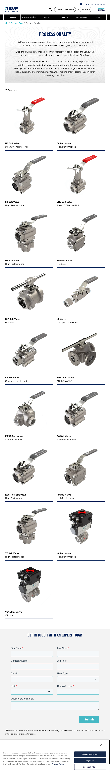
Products (12, 17)
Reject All (90, 761)
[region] (54, 756)
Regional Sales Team (65, 9)
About (46, 17)
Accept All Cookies (90, 754)
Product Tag (17, 23)
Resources (63, 17)
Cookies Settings (90, 767)
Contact (98, 17)
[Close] (101, 745)
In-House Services (29, 17)
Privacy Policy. (58, 764)
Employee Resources (93, 4)
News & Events (81, 17)
